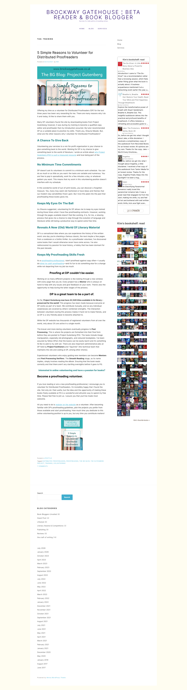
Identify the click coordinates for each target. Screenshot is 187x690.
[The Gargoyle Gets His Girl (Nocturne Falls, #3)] (140, 390)
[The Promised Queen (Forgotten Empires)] (136, 335)
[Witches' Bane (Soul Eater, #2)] (132, 329)
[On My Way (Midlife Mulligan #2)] (124, 355)
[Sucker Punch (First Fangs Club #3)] (132, 316)
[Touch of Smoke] (119, 416)
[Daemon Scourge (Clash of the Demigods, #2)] (128, 277)
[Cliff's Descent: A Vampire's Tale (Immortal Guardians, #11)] (132, 322)
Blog (91, 28)
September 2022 (44, 571)
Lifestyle (48, 458)
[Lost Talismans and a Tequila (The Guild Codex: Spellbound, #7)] (140, 290)
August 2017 (42, 664)
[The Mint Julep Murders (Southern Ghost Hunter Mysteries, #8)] (136, 409)
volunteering (59, 463)
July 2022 (41, 579)
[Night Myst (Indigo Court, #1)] (140, 409)
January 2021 (42, 648)
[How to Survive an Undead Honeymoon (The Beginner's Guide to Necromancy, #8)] (119, 390)
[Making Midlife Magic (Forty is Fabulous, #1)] (140, 234)
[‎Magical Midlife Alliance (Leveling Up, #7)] (124, 253)
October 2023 (43, 556)
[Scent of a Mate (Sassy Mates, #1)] (128, 251)
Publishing (41, 530)
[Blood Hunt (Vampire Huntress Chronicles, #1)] (140, 329)
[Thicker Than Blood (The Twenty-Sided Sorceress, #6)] (119, 376)
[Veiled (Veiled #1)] (140, 368)
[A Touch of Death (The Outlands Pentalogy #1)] (132, 396)
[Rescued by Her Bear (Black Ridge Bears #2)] (124, 324)
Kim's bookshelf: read (133, 59)
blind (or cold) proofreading (52, 263)
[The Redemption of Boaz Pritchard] (136, 296)
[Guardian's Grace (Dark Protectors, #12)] (140, 383)
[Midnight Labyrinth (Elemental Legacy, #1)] (132, 342)
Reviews (40, 533)
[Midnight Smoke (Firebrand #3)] (136, 283)
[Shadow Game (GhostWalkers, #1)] (132, 244)
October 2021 (42, 614)
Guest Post (41, 518)
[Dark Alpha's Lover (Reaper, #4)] (132, 402)
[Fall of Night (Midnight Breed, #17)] (140, 342)
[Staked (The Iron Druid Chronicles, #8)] (119, 383)
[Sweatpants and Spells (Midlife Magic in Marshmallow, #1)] (145, 316)
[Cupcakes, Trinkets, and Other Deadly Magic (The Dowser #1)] (136, 329)
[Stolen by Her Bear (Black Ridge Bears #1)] (124, 277)
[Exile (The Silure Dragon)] (145, 409)
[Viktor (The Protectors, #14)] (132, 409)
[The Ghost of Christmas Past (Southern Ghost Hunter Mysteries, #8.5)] (136, 376)
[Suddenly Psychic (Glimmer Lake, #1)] (124, 396)
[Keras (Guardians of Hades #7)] (132, 389)
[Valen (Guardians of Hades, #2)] (120, 186)
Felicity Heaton (128, 184)
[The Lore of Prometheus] (128, 377)
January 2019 (42, 660)
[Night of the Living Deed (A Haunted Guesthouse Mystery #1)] (145, 238)
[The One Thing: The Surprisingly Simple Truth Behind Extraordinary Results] (136, 264)
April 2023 (41, 560)
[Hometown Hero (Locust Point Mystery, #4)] (136, 253)
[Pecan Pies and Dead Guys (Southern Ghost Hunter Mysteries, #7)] (124, 415)
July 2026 (41, 548)
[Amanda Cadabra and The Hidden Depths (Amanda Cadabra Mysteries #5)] (119, 396)
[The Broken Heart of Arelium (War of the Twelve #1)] (140, 283)
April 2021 (41, 637)
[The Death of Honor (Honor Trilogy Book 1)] (124, 364)
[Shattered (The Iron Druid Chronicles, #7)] (124, 390)
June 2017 (41, 667)
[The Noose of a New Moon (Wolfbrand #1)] (124, 316)
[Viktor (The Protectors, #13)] (119, 303)
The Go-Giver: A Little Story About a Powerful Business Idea (132, 66)
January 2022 (43, 602)
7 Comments (42, 466)
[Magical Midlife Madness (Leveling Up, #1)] (128, 396)
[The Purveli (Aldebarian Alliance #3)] (145, 283)
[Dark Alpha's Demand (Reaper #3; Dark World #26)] (136, 402)
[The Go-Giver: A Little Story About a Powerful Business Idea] (120, 65)
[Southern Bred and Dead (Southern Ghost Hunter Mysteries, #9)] (128, 316)
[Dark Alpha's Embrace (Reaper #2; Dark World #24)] (119, 409)
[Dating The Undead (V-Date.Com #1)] (124, 264)
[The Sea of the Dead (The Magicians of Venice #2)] (145, 389)
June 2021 (41, 629)
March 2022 (42, 594)
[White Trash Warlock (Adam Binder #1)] (128, 361)
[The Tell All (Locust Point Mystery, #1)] (132, 270)
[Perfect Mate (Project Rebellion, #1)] (136, 316)
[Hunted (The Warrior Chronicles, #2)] (124, 409)
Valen (125, 182)
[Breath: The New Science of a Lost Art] (132, 238)
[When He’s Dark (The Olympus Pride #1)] (124, 329)
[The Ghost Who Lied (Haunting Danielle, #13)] (132, 231)
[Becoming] (140, 272)
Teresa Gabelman (128, 133)
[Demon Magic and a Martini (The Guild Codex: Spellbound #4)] (124, 342)
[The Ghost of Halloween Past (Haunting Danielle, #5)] (128, 270)
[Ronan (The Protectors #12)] (136, 303)
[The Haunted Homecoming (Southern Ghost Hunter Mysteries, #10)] (145, 303)
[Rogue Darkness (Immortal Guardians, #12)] (128, 244)
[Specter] (124, 383)
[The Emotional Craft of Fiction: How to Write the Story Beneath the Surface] (128, 298)
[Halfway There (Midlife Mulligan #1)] (145, 355)
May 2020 (41, 656)
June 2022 (41, 583)
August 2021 (42, 621)
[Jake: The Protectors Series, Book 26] (120, 130)
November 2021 (43, 610)
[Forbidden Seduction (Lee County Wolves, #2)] (124, 402)
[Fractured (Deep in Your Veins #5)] (124, 335)
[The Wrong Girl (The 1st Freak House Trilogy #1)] (128, 348)
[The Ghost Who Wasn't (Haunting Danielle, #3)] (136, 290)
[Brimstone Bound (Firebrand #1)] (124, 309)
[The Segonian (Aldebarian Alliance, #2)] (145, 361)
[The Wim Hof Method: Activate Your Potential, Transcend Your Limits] (145, 231)
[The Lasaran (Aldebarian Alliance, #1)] (132, 368)
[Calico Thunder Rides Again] (140, 357)
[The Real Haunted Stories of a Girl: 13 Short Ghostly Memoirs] (128, 370)
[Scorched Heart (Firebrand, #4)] (136, 270)
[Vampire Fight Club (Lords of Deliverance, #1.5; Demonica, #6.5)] (140, 316)
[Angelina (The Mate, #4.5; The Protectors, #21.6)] (120, 161)
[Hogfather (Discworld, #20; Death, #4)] (119, 296)
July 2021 (41, 625)
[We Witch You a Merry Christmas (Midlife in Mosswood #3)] (132, 296)
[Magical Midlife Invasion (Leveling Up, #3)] (128, 355)
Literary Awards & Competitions (50, 526)
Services (102, 28)
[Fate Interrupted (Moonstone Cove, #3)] (124, 283)
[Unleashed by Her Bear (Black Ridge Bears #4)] (132, 311)
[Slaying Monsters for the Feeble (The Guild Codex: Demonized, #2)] (128, 309)
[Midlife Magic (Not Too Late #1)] (124, 257)
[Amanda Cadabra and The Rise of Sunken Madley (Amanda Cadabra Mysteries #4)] (136, 396)
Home (82, 28)
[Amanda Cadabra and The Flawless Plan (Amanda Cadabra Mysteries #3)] (140, 402)
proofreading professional (53, 260)
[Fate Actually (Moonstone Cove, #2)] (124, 290)
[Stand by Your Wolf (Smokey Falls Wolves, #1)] (128, 402)
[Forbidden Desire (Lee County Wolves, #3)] (119, 403)
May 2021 (41, 633)
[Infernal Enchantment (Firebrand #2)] (132, 303)
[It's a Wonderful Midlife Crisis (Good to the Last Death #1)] (132, 290)
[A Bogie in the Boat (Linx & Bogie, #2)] (119, 277)
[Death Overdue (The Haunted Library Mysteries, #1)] (128, 257)
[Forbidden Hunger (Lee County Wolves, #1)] (145, 402)
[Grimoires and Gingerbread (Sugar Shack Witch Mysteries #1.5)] (119, 355)
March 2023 (42, 563)
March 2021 (42, 641)
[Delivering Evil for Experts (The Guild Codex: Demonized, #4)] (140, 264)
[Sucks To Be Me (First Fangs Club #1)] (136, 355)
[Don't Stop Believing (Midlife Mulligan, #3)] (119, 335)
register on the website (66, 405)
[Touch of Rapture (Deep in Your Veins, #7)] (124, 270)
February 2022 (43, 598)
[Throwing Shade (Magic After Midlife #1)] (136, 238)
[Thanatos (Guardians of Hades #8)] (132, 337)
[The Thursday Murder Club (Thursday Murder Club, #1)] (145, 296)
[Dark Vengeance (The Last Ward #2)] (119, 292)
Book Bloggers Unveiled (47, 514)
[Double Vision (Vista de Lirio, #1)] (119, 257)
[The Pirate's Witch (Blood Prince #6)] (128, 415)
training (49, 463)
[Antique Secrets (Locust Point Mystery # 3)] (145, 251)
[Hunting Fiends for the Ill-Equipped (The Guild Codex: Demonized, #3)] (140, 296)
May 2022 (41, 587)
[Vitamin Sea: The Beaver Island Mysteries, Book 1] (124, 374)
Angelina (126, 156)
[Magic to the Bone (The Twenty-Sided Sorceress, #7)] (136, 368)
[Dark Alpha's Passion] (145, 270)
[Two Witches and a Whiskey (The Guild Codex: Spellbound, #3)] (119, 348)
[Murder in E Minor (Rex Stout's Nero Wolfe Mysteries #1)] (136, 246)
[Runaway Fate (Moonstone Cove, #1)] (128, 290)
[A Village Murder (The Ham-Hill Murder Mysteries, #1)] (132, 251)
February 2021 (43, 644)
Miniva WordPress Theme (56, 677)
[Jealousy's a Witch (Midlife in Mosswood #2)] (128, 322)
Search (40, 493)
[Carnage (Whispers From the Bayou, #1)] (140, 238)
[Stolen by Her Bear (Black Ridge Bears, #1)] (145, 324)
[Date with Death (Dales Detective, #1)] (140, 277)
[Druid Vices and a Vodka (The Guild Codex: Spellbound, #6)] (119, 309)
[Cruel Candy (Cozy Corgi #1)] (119, 251)
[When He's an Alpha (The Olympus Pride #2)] (128, 303)
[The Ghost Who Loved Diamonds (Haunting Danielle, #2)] (124, 303)
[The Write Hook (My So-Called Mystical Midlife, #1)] (145, 264)
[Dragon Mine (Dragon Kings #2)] (140, 322)
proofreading (72, 461)
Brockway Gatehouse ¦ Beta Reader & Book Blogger (93, 15)
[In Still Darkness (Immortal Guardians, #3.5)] (145, 309)
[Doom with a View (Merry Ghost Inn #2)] (145, 257)
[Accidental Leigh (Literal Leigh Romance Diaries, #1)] (128, 409)
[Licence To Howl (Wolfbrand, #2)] (119, 270)
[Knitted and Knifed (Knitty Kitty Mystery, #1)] (140, 244)
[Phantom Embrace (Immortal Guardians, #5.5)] (140, 309)
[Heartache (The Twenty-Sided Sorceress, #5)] (132, 383)
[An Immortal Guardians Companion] (132, 283)
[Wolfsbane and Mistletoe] (124, 296)
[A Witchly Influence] (145, 383)
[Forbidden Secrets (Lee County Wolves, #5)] (140, 396)
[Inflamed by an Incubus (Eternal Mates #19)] (119, 285)
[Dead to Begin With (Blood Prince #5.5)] (140, 376)
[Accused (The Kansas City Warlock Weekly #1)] (132, 277)
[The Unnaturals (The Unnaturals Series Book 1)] (145, 348)
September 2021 (44, 617)
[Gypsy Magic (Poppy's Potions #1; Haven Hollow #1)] (119, 322)
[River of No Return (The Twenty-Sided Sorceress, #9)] (119, 342)
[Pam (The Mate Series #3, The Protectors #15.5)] (132, 348)
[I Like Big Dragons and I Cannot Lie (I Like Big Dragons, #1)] (145, 244)
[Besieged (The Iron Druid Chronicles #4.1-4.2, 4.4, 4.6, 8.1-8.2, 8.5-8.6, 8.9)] (124, 368)
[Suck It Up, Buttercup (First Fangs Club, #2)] (140, 348)
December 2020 (44, 652)
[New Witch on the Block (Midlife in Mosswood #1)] (132, 355)
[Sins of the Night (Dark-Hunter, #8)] (136, 390)
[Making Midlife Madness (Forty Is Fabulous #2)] (136, 277)
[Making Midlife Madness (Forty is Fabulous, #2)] (136, 234)
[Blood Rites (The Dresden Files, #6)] (136, 381)
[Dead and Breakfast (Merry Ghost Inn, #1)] (132, 264)
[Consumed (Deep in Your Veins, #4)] (140, 361)
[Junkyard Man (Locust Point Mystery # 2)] (128, 264)
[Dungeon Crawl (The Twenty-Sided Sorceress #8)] (136, 342)
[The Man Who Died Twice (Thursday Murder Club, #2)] (132, 257)
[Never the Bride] (140, 257)
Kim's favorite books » (142, 420)
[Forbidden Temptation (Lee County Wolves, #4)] (145, 396)
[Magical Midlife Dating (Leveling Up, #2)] (119, 361)
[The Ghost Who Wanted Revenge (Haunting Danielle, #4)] (145, 277)
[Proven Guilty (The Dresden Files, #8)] (124, 349)
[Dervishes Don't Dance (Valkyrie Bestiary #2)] (145, 290)
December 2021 (43, 606)
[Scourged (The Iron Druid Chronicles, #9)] (132, 376)
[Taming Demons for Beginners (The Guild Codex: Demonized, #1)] (119, 316)
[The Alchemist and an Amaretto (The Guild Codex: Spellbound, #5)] (140, 335)
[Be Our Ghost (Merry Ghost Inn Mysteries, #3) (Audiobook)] (140, 252)
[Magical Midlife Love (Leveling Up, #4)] (145, 342)
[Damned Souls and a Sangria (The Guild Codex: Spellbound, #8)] (128, 283)
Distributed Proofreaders (54, 461)
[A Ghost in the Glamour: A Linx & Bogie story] (140, 303)
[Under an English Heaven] (119, 244)
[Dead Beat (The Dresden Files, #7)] (145, 374)
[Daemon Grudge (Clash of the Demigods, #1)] (136, 350)
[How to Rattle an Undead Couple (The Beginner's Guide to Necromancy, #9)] (145, 370)
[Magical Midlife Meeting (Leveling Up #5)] (119, 329)
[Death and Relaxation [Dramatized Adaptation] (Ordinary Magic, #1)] (124, 244)
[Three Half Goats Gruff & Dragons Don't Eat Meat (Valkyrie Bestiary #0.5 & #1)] (136, 309)
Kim (57, 62)
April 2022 (41, 590)
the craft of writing (45, 537)
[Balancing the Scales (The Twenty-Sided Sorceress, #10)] (145, 329)
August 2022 (42, 575)
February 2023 (43, 567)
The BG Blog (84, 461)
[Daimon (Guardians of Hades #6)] (128, 389)
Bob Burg (122, 71)
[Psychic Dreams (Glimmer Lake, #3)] (119, 368)
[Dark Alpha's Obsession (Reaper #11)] (145, 335)
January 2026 (43, 552)
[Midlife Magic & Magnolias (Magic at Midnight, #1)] (136, 260)
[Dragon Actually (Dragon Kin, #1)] (132, 361)
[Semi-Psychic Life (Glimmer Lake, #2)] (128, 383)
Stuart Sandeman (124, 105)
